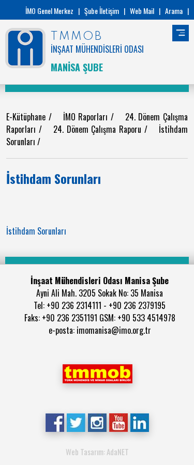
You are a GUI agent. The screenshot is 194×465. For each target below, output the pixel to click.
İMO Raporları (87, 117)
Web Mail (142, 10)
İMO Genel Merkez (49, 10)
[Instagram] (97, 421)
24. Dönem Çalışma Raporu (98, 129)
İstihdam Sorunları (36, 231)
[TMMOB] (97, 372)
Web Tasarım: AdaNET (97, 451)
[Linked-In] (139, 421)
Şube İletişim (101, 10)
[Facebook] (54, 421)
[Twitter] (75, 421)
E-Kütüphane (27, 117)
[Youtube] (118, 421)
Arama (174, 10)
